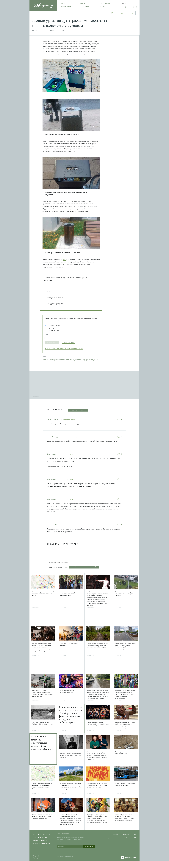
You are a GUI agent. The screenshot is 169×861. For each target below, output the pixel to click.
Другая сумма (52, 328)
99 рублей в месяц (53, 325)
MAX (135, 834)
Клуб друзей (103, 6)
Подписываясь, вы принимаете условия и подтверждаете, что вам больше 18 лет (64, 348)
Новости (65, 3)
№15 (64, 259)
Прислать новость (40, 840)
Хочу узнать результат (55, 304)
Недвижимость (104, 3)
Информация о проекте (42, 847)
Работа (82, 3)
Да (48, 286)
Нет (48, 292)
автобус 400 (93, 360)
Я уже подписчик (68, 342)
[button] (52, 342)
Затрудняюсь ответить (55, 298)
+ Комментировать (77, 410)
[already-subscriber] (68, 342)
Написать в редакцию (41, 844)
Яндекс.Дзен (125, 838)
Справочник (66, 6)
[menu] (84, 5)
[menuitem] (66, 3)
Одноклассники (112, 838)
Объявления (84, 6)
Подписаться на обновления (58, 567)
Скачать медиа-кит (40, 837)
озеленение (47, 360)
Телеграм (115, 834)
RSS (135, 838)
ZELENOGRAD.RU (57, 31)
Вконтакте (126, 834)
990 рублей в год (53, 330)
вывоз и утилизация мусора (78, 360)
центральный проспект (59, 360)
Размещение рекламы (41, 834)
